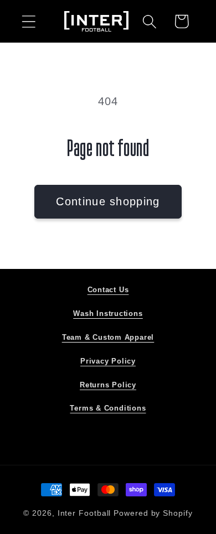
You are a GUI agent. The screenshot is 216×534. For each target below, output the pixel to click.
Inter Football (84, 513)
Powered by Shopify (153, 513)
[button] (28, 21)
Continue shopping (108, 201)
